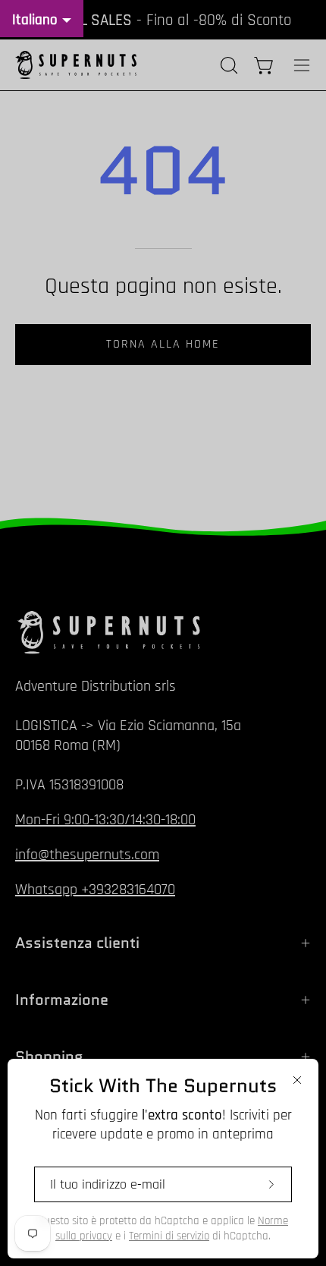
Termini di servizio (169, 1236)
